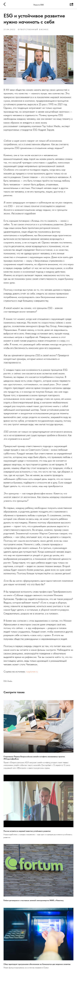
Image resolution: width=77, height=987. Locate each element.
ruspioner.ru (32, 671)
